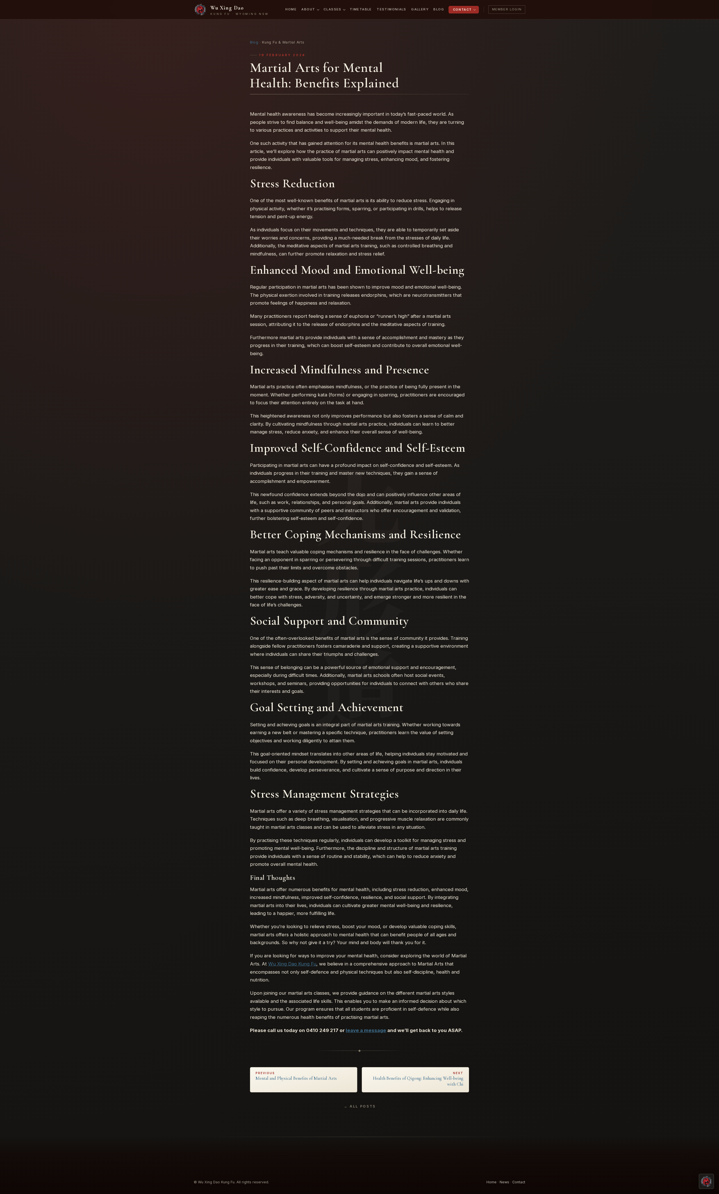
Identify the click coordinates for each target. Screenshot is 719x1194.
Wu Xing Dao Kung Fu (292, 964)
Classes (333, 9)
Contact (462, 10)
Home (291, 9)
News (504, 1182)
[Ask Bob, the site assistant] (706, 1181)
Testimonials (391, 9)
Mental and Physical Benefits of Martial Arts (296, 1076)
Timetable (361, 9)
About (308, 9)
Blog (438, 9)
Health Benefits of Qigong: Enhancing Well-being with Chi (418, 1079)
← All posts (360, 1106)
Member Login (507, 9)
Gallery (420, 9)
